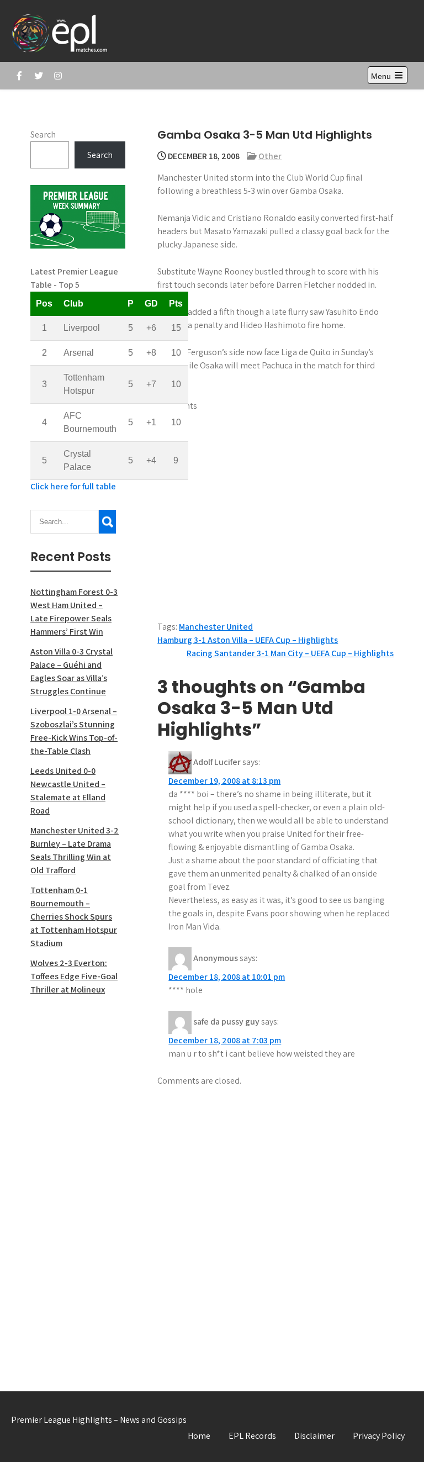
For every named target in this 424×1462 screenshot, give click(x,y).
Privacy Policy (379, 1436)
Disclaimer (314, 1436)
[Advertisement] (77, 1181)
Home (199, 1436)
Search (43, 134)
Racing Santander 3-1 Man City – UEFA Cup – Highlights (290, 653)
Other (270, 156)
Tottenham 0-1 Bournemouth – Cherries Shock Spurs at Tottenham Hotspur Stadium (73, 916)
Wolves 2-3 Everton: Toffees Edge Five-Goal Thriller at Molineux (74, 976)
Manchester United (216, 626)
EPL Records (252, 1436)
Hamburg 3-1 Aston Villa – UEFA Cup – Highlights (247, 640)
